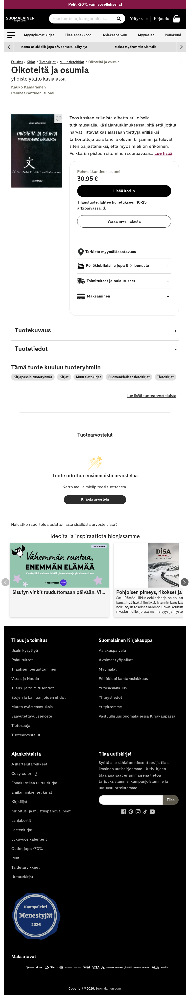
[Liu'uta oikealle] (181, 47)
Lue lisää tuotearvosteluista (151, 395)
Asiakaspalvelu (114, 35)
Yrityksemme (110, 706)
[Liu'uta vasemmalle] (9, 47)
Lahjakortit (21, 820)
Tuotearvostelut (25, 735)
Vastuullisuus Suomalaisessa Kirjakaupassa (137, 716)
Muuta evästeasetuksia (32, 706)
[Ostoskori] (176, 18)
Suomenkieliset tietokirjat (129, 377)
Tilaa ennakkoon (78, 35)
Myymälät (146, 35)
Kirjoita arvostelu (95, 499)
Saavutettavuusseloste (31, 716)
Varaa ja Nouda (25, 678)
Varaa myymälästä (124, 221)
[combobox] (87, 18)
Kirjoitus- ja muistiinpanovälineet (41, 811)
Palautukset (22, 659)
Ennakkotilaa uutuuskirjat (34, 783)
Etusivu (17, 62)
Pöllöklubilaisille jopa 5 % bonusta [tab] (117, 265)
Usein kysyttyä (24, 650)
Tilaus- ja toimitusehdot (32, 688)
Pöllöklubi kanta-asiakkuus (123, 678)
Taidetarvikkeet (25, 867)
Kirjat (31, 62)
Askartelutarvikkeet (29, 764)
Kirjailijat (19, 801)
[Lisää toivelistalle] (59, 119)
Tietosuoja (20, 725)
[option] (54, 47)
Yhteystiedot (110, 697)
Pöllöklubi (173, 35)
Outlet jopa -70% (27, 848)
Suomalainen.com (108, 988)
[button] (11, 35)
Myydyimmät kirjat (39, 35)
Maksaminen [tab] (98, 296)
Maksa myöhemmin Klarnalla (135, 47)
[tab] (95, 331)
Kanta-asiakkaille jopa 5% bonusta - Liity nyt (54, 47)
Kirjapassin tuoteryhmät (33, 377)
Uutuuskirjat (22, 876)
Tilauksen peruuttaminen (33, 669)
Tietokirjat (47, 62)
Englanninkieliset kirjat (31, 792)
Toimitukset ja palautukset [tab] (110, 280)
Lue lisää (163, 153)
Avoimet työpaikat (116, 659)
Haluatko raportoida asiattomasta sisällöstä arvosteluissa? (64, 524)
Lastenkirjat (22, 829)
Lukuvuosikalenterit (29, 839)
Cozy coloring (24, 773)
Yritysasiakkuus (113, 688)
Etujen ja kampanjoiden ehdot (38, 697)
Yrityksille (139, 18)
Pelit (15, 858)
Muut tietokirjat (72, 62)
